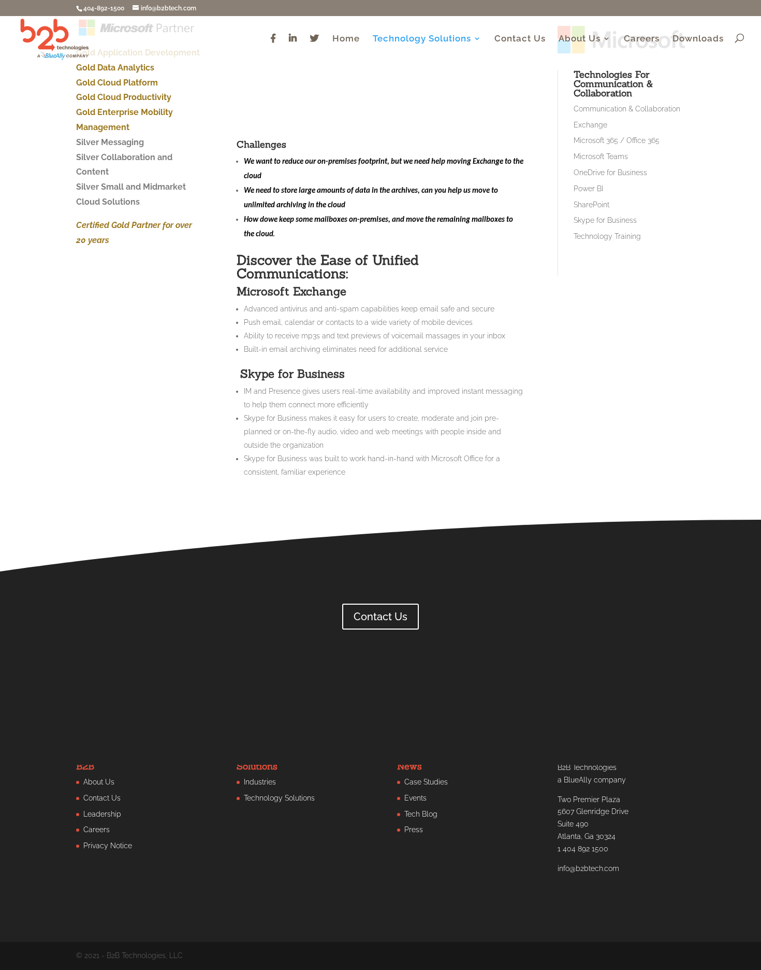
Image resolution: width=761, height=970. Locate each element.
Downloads (698, 39)
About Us (580, 39)
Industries (260, 782)
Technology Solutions (422, 39)
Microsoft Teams (601, 156)
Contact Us (520, 39)
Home (346, 39)
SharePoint (591, 205)
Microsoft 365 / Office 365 (617, 140)
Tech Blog (420, 814)
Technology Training (607, 236)
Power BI (588, 188)
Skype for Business (605, 220)
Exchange (590, 125)
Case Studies (426, 782)
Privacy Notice (107, 845)
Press (413, 829)
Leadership (102, 814)
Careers (642, 39)
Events (415, 798)
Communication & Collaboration (627, 109)
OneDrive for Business (610, 172)
